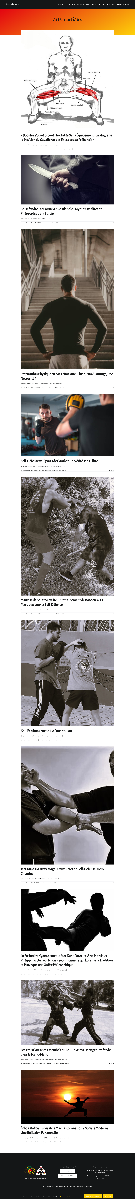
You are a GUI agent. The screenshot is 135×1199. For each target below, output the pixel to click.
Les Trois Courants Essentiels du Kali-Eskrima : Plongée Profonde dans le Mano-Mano (66, 1052)
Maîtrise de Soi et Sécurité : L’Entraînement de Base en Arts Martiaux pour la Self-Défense (62, 602)
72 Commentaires (77, 149)
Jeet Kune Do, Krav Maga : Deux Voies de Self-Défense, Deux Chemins (62, 871)
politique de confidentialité (67, 1196)
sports (66, 149)
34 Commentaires (58, 974)
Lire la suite (111, 149)
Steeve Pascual (26, 149)
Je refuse (108, 1196)
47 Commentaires (58, 1142)
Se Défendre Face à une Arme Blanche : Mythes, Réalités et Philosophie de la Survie (61, 211)
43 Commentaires (58, 740)
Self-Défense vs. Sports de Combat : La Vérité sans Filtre (59, 461)
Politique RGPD (71, 1186)
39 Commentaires (61, 470)
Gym (57, 149)
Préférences (77, 1196)
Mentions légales (61, 1186)
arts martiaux (45, 149)
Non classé (61, 149)
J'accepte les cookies (92, 1196)
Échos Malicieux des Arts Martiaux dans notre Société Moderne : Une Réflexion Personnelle (65, 1130)
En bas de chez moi (87, 1186)
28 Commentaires (59, 387)
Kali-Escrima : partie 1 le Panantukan (46, 730)
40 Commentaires (58, 882)
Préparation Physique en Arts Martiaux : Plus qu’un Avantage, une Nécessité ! (67, 376)
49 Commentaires (60, 222)
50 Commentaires (60, 613)
